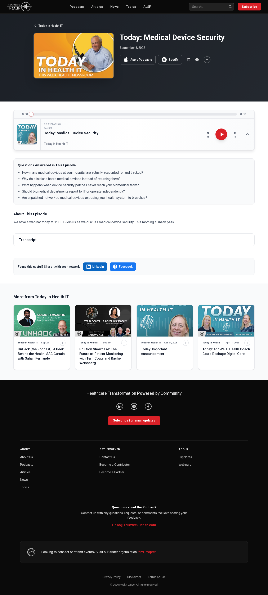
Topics (131, 7)
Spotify (173, 59)
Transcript (28, 240)
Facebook (126, 266)
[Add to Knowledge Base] (207, 59)
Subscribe (249, 7)
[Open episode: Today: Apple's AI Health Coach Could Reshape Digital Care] (226, 321)
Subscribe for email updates (134, 420)
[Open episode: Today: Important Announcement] (165, 321)
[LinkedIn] (119, 406)
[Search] (230, 6)
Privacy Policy (112, 577)
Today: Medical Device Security (71, 133)
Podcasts (77, 7)
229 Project (147, 552)
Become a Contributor (114, 464)
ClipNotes (185, 457)
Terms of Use (157, 577)
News (114, 7)
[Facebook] (148, 406)
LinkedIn (98, 266)
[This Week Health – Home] (19, 6)
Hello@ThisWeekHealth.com (134, 525)
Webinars (185, 464)
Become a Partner (111, 472)
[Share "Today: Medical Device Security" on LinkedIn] (188, 59)
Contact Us (107, 457)
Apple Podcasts (141, 59)
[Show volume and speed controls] (247, 134)
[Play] (221, 134)
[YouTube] (134, 406)
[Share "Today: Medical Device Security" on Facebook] (197, 59)
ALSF (147, 7)
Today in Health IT (51, 25)
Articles (97, 7)
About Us (26, 457)
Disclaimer (134, 577)
